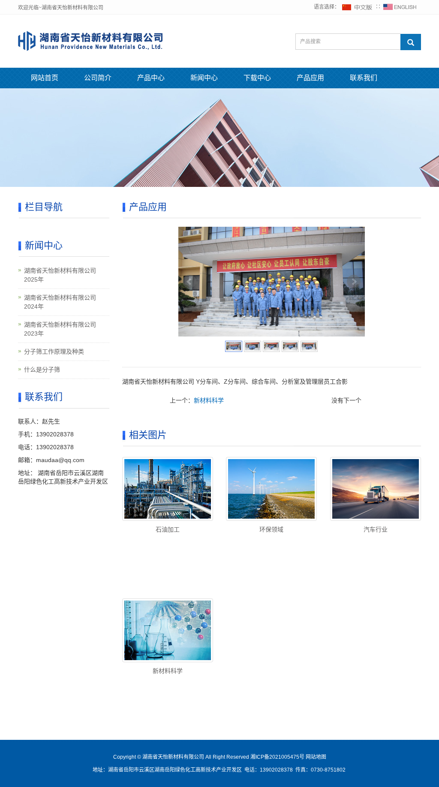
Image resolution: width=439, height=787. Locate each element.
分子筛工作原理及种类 (54, 351)
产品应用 (310, 77)
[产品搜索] (410, 42)
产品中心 (151, 77)
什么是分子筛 (42, 369)
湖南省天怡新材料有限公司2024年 (60, 302)
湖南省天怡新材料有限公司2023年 (60, 329)
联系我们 (363, 77)
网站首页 (44, 77)
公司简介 (97, 77)
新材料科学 (209, 400)
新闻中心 (204, 77)
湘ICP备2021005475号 (277, 757)
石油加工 (168, 529)
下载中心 (257, 77)
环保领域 (271, 529)
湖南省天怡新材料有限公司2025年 (60, 275)
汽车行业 (376, 529)
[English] (400, 7)
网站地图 (316, 757)
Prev (189, 281)
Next (354, 281)
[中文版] (357, 7)
